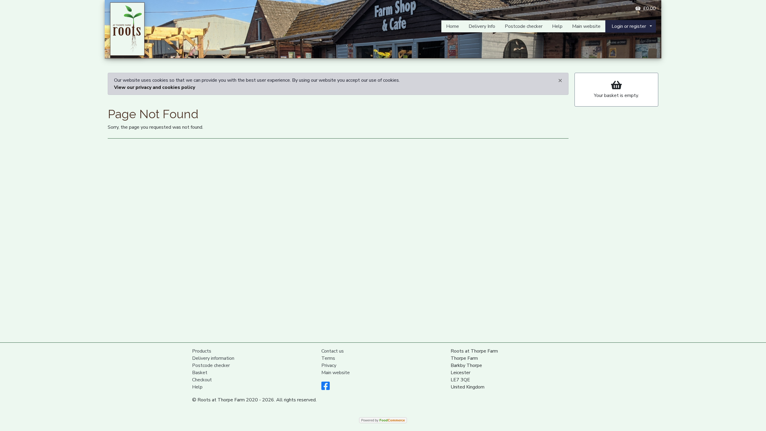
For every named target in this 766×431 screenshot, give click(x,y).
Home (452, 26)
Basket (199, 372)
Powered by (383, 420)
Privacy (328, 365)
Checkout (202, 380)
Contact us (332, 351)
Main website (586, 26)
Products (201, 351)
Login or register (628, 26)
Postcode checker (523, 26)
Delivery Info (482, 26)
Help (557, 26)
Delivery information (213, 358)
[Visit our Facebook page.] (325, 388)
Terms (328, 358)
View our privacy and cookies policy (154, 87)
